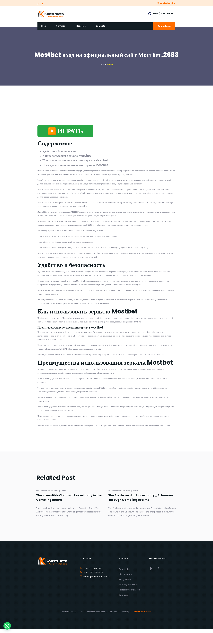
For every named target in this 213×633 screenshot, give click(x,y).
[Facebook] (42, 4)
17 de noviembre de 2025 (119, 490)
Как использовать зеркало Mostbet (66, 156)
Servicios (60, 26)
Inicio (43, 26)
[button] (7, 626)
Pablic (63, 490)
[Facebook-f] (151, 568)
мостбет (40, 170)
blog (110, 64)
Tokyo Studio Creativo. (142, 612)
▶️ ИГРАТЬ (65, 131)
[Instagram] (38, 4)
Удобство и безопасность (59, 151)
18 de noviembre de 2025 (47, 490)
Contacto (100, 26)
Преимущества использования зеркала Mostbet (75, 160)
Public (135, 490)
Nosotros (81, 26)
